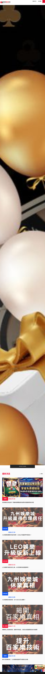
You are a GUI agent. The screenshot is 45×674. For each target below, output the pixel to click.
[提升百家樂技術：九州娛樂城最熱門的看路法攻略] (22, 644)
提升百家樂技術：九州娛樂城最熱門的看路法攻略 (15, 659)
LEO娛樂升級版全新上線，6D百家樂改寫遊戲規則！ (15, 567)
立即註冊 (22, 672)
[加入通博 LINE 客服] (40, 667)
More (42, 473)
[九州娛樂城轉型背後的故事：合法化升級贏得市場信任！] (22, 517)
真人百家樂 (5, 626)
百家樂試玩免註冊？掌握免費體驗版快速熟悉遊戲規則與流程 (18, 502)
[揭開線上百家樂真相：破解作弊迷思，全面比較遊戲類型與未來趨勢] (22, 614)
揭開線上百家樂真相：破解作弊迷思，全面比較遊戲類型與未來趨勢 (19, 629)
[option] (22, 235)
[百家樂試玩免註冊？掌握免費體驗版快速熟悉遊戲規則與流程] (22, 487)
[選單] (43, 1)
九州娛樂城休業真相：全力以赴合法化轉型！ (14, 600)
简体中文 (34, 1)
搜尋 (40, 1)
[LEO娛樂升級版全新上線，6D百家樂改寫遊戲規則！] (22, 549)
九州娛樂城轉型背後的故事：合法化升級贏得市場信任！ (17, 535)
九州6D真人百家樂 (5, 529)
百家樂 (5, 498)
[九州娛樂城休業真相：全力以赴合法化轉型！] (22, 582)
